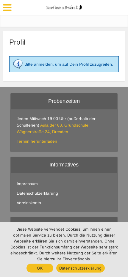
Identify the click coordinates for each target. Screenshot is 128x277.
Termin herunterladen (37, 141)
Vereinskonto (29, 202)
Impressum (27, 183)
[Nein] (110, 249)
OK (40, 268)
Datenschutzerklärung (37, 193)
